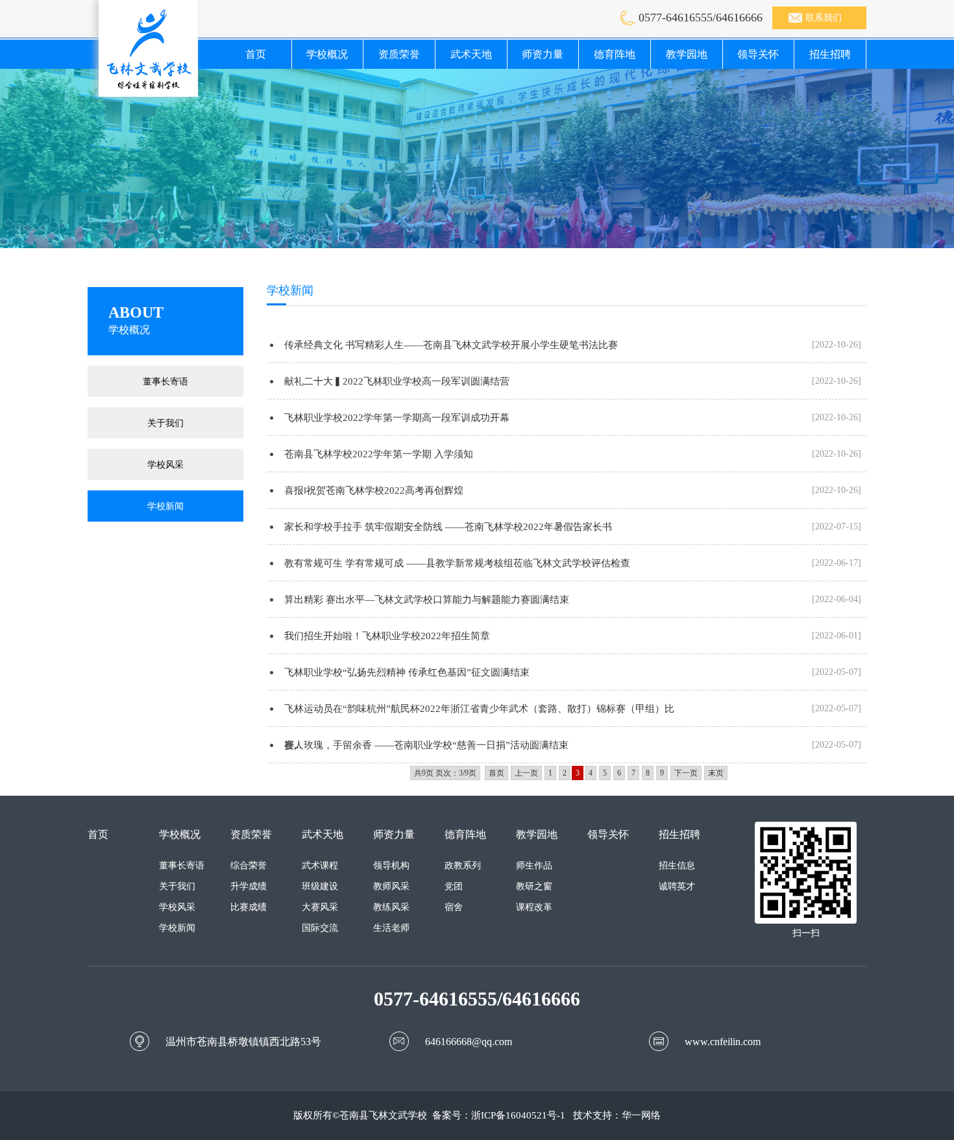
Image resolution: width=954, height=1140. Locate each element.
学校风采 (165, 464)
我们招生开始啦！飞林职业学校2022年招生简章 (387, 636)
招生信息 (677, 865)
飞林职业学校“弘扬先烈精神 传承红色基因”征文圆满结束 (407, 672)
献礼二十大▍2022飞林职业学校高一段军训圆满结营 (396, 381)
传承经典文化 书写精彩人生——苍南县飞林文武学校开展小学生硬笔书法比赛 (451, 345)
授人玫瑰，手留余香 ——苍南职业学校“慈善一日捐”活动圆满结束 (426, 745)
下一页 (686, 773)
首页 (255, 54)
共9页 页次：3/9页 (445, 773)
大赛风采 (320, 907)
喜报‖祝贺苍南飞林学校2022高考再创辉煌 (373, 490)
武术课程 (320, 865)
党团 (454, 886)
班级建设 (320, 886)
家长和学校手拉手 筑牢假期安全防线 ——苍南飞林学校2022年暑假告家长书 (448, 527)
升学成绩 (248, 886)
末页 (716, 773)
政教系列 (463, 865)
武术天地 (471, 54)
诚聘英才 (677, 886)
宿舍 (454, 907)
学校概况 (327, 54)
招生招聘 (830, 54)
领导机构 (391, 865)
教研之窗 (534, 886)
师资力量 (542, 54)
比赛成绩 (248, 907)
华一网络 (641, 1115)
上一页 (526, 773)
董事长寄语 (165, 381)
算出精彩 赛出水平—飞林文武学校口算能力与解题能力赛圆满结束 (426, 599)
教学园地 (686, 54)
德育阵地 (614, 54)
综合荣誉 (248, 865)
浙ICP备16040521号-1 (518, 1115)
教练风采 (391, 907)
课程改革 (534, 907)
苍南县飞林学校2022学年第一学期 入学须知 (378, 454)
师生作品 (534, 865)
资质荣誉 (399, 54)
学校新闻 (165, 506)
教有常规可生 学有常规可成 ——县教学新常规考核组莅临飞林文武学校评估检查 (457, 563)
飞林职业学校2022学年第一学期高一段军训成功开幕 (396, 417)
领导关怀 (758, 54)
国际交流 (320, 928)
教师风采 (391, 886)
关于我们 (165, 423)
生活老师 (391, 928)
